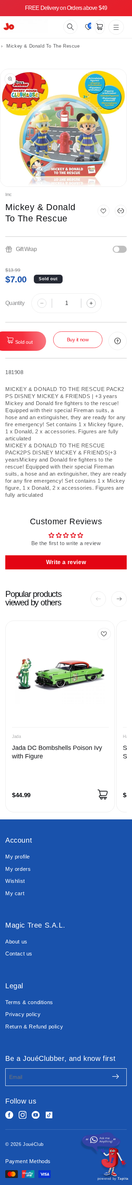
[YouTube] (36, 1115)
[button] (70, 27)
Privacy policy (22, 1014)
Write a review (66, 562)
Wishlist (15, 881)
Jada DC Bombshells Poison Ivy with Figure (57, 752)
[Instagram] (23, 1115)
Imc (8, 194)
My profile (17, 857)
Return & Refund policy (34, 1027)
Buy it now (78, 339)
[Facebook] (9, 1115)
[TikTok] (49, 1115)
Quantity (14, 303)
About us (16, 942)
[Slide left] (98, 599)
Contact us (18, 954)
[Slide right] (119, 599)
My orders (18, 869)
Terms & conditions (29, 1002)
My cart (14, 893)
